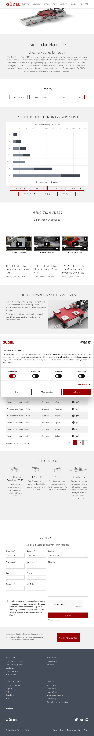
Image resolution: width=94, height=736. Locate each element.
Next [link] (85, 442)
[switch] (35, 376)
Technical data (18, 97)
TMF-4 (74, 188)
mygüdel (9, 688)
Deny (17, 392)
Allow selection (47, 392)
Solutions (51, 657)
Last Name (31, 562)
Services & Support (14, 681)
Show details (81, 385)
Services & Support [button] (50, 4)
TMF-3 (55, 188)
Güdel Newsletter (68, 637)
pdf (77, 402)
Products (10, 657)
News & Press (52, 692)
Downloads (61, 97)
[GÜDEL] (13, 4)
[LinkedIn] (76, 719)
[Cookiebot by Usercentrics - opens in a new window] (81, 342)
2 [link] (80, 442)
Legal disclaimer (59, 730)
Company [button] (63, 4)
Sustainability (51, 698)
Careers (73, 4)
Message (51, 562)
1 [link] (75, 442)
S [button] (80, 1)
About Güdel (51, 685)
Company (9, 584)
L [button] (86, 1)
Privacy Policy (83, 730)
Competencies (52, 661)
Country (30, 550)
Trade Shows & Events (55, 695)
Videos (8, 698)
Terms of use (71, 730)
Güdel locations (52, 688)
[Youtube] (81, 719)
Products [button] (25, 4)
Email (8, 572)
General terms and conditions (57, 702)
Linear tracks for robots (14, 661)
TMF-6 (65, 194)
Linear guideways (12, 671)
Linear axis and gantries (14, 664)
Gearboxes (10, 667)
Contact (78, 97)
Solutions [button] (36, 4)
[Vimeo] (87, 719)
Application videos (40, 97)
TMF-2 (37, 188)
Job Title (30, 584)
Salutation (10, 550)
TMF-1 (18, 188)
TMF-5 (47, 194)
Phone (29, 572)
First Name (10, 562)
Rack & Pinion (11, 674)
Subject (51, 550)
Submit (68, 615)
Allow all (76, 392)
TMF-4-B (27, 194)
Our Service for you (13, 685)
